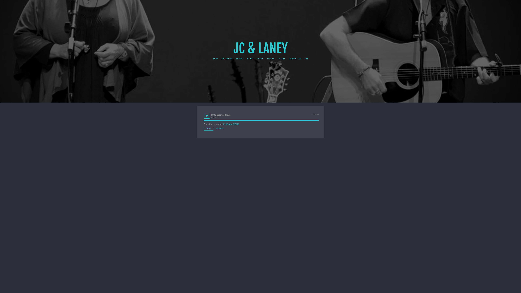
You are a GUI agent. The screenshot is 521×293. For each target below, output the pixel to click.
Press (260, 58)
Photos (240, 58)
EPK (306, 58)
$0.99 (208, 129)
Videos (270, 58)
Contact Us (295, 58)
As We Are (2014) (231, 124)
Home (215, 58)
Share (221, 129)
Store (250, 58)
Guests (281, 58)
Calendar (227, 58)
